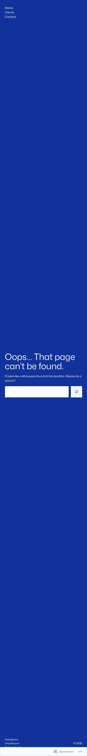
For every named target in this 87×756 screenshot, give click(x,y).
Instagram (11, 739)
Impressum (12, 743)
